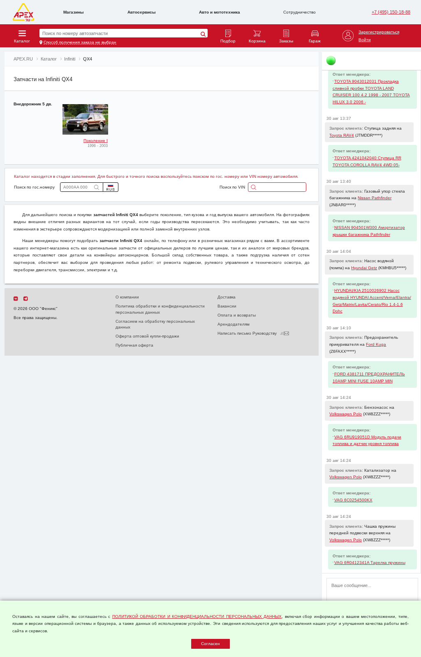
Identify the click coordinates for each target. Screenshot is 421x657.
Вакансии (226, 306)
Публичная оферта (134, 345)
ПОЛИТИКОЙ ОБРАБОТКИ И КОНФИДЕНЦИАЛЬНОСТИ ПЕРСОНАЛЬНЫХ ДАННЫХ (197, 616)
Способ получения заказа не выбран (80, 42)
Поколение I (95, 140)
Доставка (226, 297)
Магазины (73, 12)
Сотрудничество (299, 12)
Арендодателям (233, 324)
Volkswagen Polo (345, 414)
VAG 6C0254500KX (353, 500)
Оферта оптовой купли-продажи (147, 336)
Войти (365, 39)
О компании (127, 297)
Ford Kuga (376, 344)
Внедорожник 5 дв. (33, 104)
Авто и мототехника (219, 12)
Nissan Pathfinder (374, 198)
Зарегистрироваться (379, 32)
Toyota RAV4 (341, 135)
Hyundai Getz (364, 268)
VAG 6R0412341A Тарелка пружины (369, 562)
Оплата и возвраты (236, 315)
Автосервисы (141, 12)
